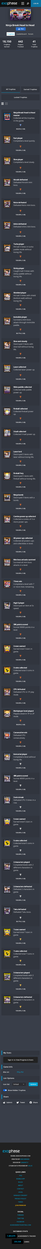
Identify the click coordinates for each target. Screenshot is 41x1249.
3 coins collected (20, 667)
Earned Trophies (30, 89)
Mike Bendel (25, 1159)
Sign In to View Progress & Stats (20, 1060)
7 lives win (17, 581)
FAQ (20, 1175)
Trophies (10, 34)
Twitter (20, 1218)
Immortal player (20, 754)
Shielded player (19, 292)
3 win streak (18, 797)
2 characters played (21, 862)
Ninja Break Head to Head (20, 25)
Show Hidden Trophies (17, 1090)
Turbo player (18, 244)
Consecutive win (20, 732)
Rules (20, 1182)
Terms (20, 1202)
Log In (35, 3)
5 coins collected (20, 840)
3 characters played (21, 972)
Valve (30, 1166)
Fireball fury (18, 473)
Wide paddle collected (22, 387)
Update (33, 1084)
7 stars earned (19, 929)
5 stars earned (19, 819)
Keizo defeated (19, 202)
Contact (20, 1189)
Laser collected (19, 367)
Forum (30, 34)
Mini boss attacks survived (24, 559)
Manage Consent (20, 1195)
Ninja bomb (18, 495)
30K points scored (20, 624)
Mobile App (20, 1179)
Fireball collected (20, 408)
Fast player (18, 138)
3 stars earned (19, 646)
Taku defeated (19, 909)
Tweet (22, 1102)
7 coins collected (20, 951)
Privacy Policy (20, 1199)
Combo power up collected (24, 516)
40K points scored (20, 775)
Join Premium (20, 1205)
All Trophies (10, 89)
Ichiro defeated (19, 224)
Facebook (20, 1222)
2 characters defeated (22, 886)
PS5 (18, 1072)
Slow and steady (20, 341)
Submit (9, 1102)
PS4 (22, 1072)
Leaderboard (21, 34)
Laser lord (17, 451)
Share (35, 1102)
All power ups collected (23, 538)
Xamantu (24, 1162)
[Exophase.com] (10, 3)
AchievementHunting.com (20, 1225)
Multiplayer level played (23, 711)
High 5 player (18, 603)
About (20, 1185)
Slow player (18, 159)
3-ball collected (19, 431)
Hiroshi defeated (20, 179)
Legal (20, 1192)
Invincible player (20, 317)
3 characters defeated (22, 997)
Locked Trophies (20, 97)
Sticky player (18, 268)
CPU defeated (19, 689)
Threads (20, 1215)
